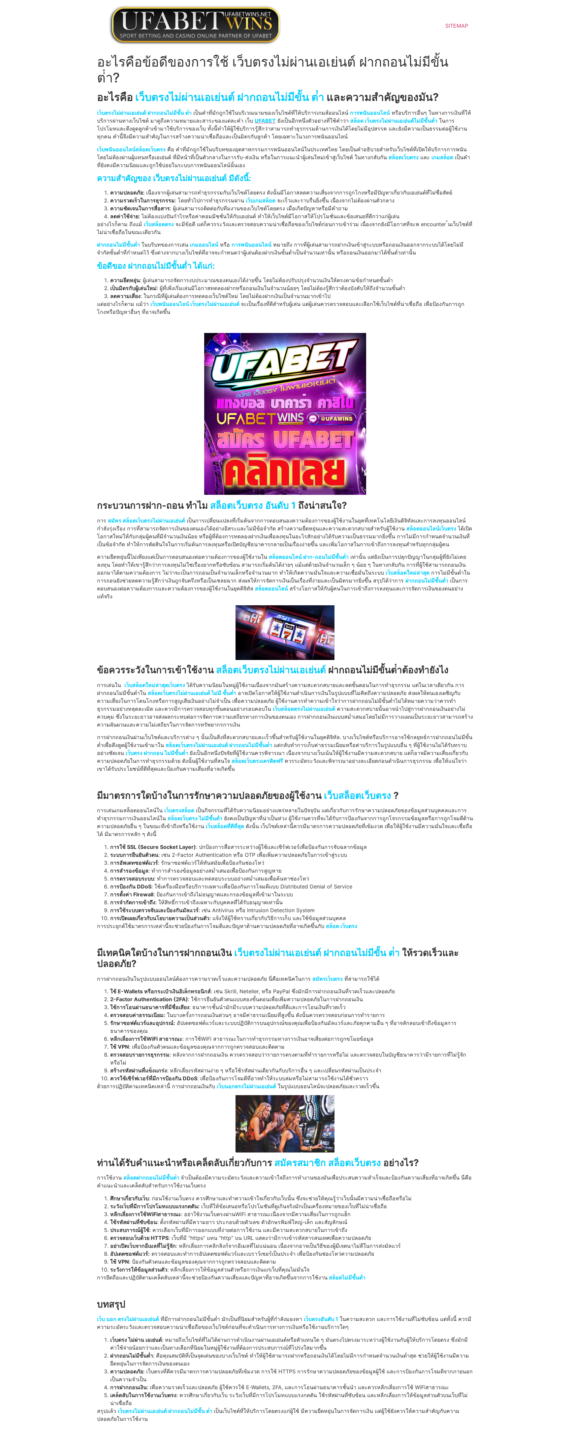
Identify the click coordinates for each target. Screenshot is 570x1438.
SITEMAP (456, 25)
